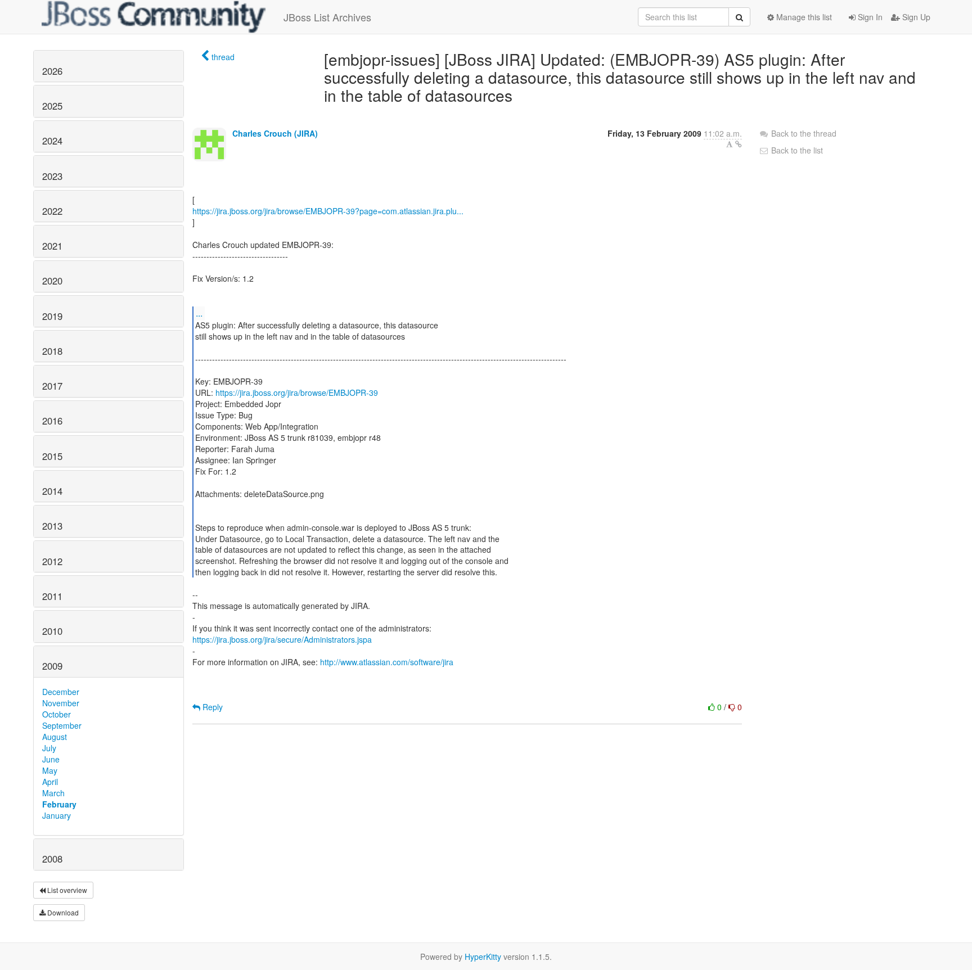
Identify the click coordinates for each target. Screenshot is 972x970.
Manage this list (803, 16)
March (53, 792)
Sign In (869, 16)
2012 (52, 561)
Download (62, 912)
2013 (52, 526)
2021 (52, 245)
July (49, 748)
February (59, 804)
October (56, 714)
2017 (52, 385)
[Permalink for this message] (738, 144)
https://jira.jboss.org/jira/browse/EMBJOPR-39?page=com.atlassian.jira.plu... (328, 210)
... (199, 312)
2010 (52, 631)
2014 (52, 491)
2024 (52, 140)
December (60, 691)
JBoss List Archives (327, 17)
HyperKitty (483, 956)
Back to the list (796, 150)
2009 (52, 666)
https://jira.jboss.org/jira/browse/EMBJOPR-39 (296, 392)
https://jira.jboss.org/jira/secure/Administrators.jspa (282, 639)
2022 (52, 211)
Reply (211, 706)
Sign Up (915, 16)
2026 (52, 71)
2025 (52, 105)
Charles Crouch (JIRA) (275, 133)
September (62, 725)
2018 (52, 351)
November (60, 703)
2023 (52, 176)
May (49, 770)
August (54, 736)
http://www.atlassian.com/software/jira (386, 661)
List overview (66, 890)
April (50, 781)
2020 (52, 280)
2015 (52, 456)
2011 (52, 596)
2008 (52, 858)
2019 (52, 316)
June (51, 759)
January (56, 815)
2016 (52, 420)
